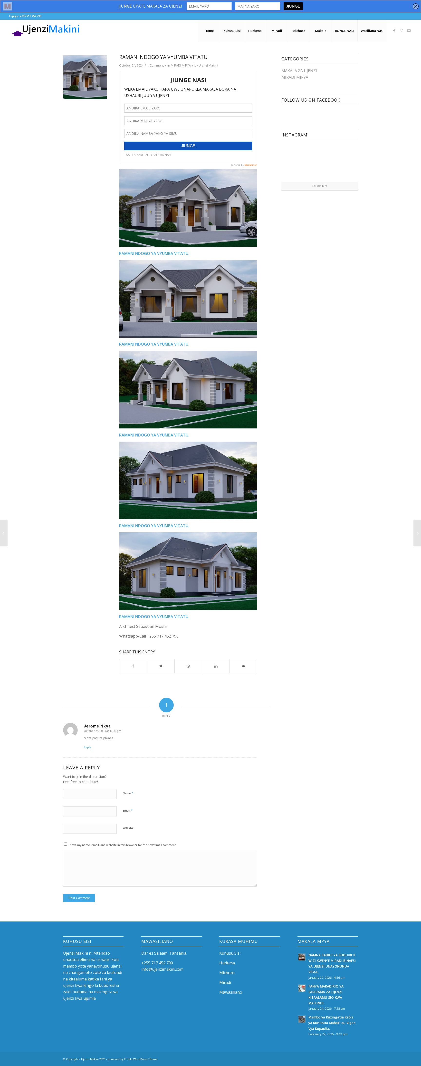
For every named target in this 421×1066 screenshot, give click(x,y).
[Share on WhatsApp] (188, 666)
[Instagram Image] (300, 162)
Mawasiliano (230, 992)
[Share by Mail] (243, 666)
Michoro (227, 972)
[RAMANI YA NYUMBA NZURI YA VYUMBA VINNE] (417, 533)
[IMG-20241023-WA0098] (85, 77)
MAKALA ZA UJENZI (299, 70)
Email (128, 810)
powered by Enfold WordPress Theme (133, 1059)
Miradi (225, 982)
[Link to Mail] (408, 30)
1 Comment (155, 65)
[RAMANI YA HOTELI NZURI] (4, 533)
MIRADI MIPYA (181, 65)
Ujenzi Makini (208, 65)
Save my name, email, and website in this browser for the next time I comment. (123, 845)
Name (128, 793)
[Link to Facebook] (394, 30)
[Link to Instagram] (401, 30)
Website (128, 827)
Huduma (227, 963)
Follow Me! (319, 186)
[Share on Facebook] (133, 666)
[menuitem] (209, 31)
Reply (87, 747)
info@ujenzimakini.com (162, 969)
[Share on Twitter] (160, 666)
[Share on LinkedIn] (216, 666)
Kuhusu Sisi (229, 953)
